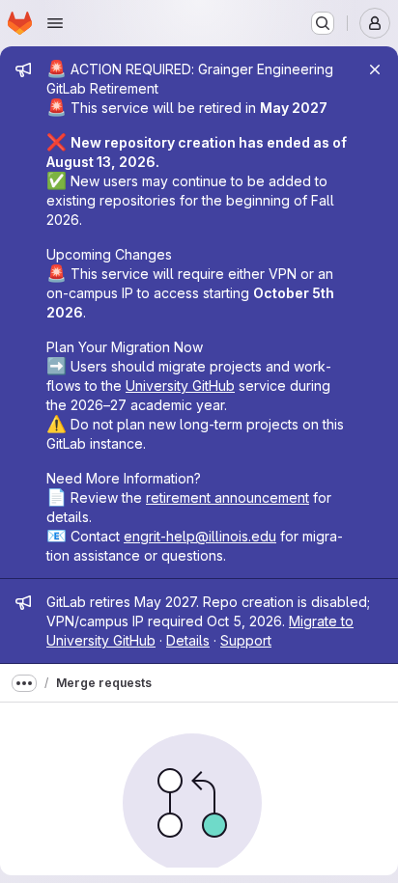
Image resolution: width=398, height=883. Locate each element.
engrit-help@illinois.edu (200, 536)
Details (188, 640)
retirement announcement (227, 497)
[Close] (374, 69)
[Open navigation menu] (55, 23)
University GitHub (180, 385)
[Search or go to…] (322, 23)
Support (245, 640)
